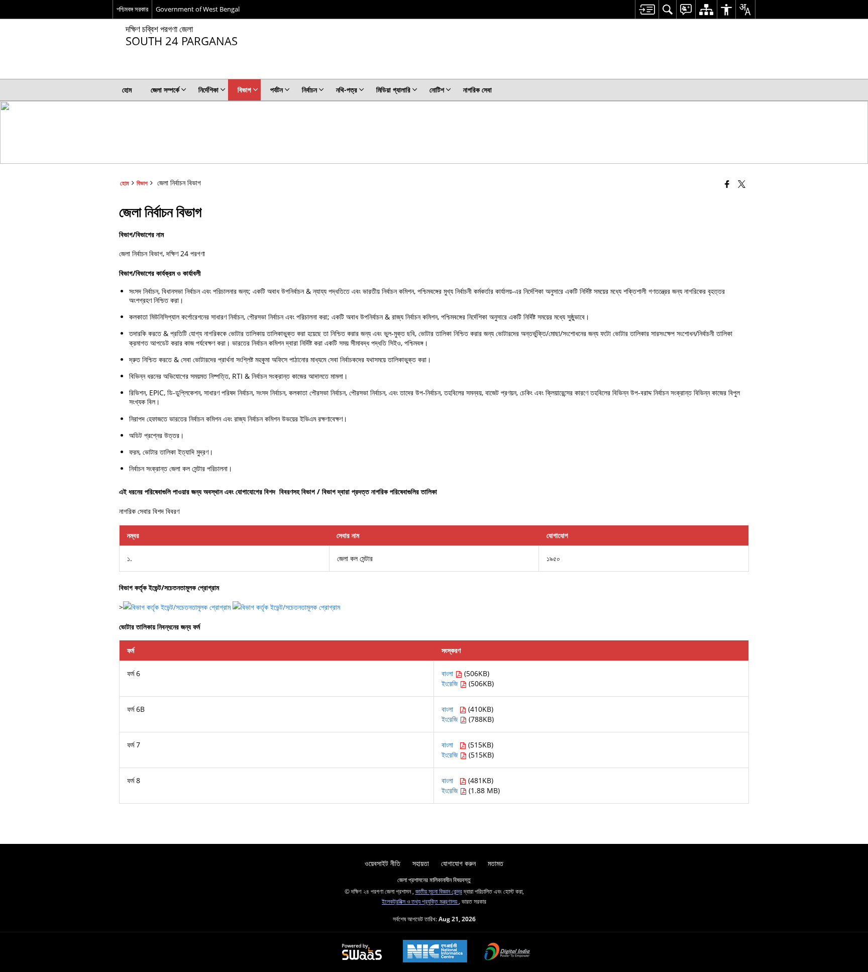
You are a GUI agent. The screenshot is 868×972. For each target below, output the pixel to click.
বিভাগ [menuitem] (244, 89)
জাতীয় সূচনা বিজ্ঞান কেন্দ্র (438, 891)
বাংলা (448, 673)
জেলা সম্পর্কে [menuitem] (165, 89)
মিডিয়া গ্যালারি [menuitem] (393, 89)
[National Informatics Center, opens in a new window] (435, 952)
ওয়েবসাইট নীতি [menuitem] (382, 863)
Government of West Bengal (198, 9)
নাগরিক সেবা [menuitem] (477, 89)
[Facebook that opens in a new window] (727, 184)
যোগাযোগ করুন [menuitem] (458, 863)
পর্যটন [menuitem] (276, 89)
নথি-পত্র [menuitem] (346, 89)
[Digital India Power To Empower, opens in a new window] (507, 952)
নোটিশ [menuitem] (436, 89)
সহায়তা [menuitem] (420, 863)
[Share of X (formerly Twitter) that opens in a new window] (741, 184)
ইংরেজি (451, 683)
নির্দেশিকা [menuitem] (208, 89)
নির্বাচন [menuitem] (309, 89)
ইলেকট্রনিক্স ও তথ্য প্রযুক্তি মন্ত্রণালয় (420, 901)
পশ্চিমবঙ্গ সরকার (132, 9)
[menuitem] (647, 9)
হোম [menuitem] (127, 89)
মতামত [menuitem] (495, 863)
